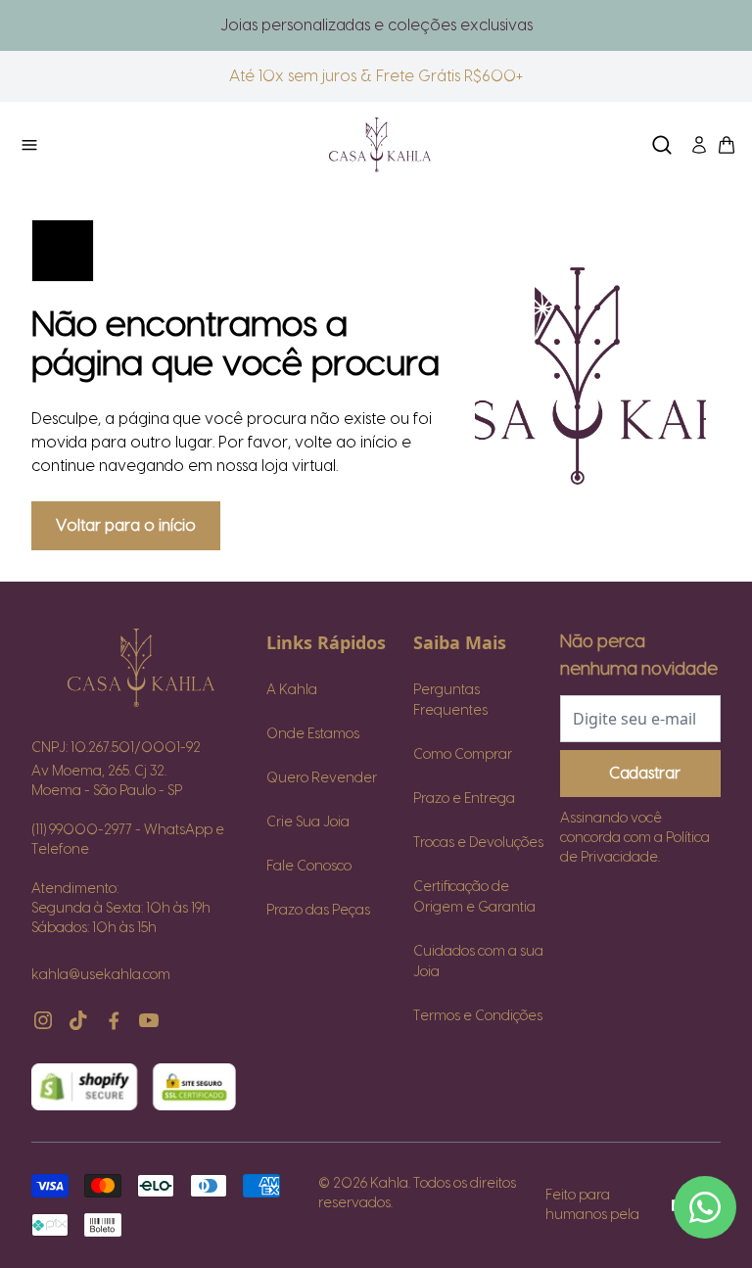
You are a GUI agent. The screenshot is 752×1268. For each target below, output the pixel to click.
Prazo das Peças (318, 910)
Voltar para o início (126, 526)
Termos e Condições (477, 1016)
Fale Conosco (309, 866)
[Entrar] (699, 145)
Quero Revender (321, 778)
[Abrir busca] (662, 145)
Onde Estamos (312, 734)
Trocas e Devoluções (478, 843)
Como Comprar (462, 755)
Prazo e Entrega (464, 799)
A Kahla (291, 690)
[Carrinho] (380, 144)
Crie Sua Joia (308, 822)
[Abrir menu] (133, 145)
